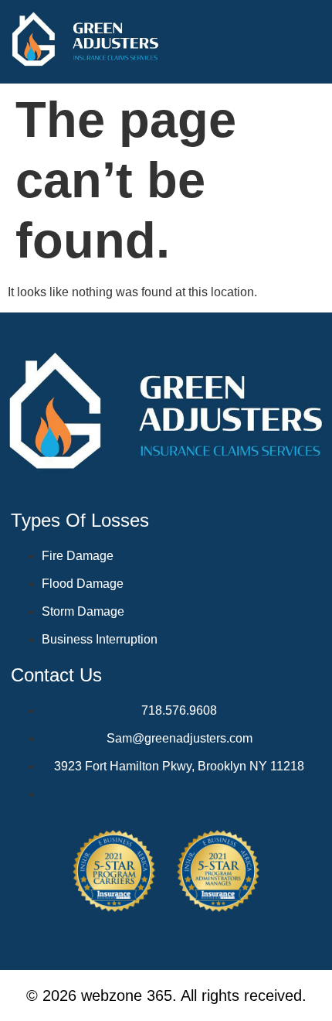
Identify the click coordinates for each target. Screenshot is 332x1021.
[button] (312, 42)
